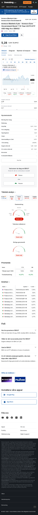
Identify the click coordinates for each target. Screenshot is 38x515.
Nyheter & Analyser (23, 51)
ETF (3, 7)
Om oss (22, 427)
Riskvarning (4, 505)
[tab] (11, 198)
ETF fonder (22, 7)
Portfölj (3, 430)
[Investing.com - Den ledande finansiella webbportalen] (10, 2)
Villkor (3, 493)
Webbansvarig (5, 434)
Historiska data (18, 55)
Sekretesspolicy (5, 499)
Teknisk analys (7, 192)
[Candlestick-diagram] (3, 59)
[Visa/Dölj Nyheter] (12, 59)
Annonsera (23, 430)
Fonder (30, 7)
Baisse (20, 175)
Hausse (20, 183)
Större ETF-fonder (12, 7)
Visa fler (19, 160)
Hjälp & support (24, 434)
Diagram (12, 51)
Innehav (10, 55)
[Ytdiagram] (6, 59)
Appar (3, 427)
